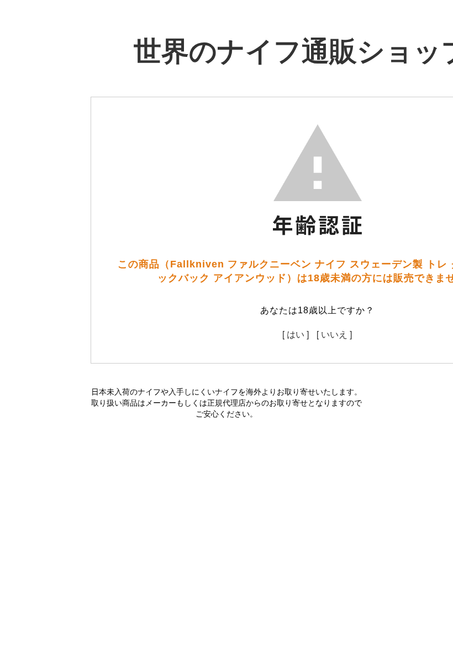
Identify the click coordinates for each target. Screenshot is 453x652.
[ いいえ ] (334, 334)
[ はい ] (295, 334)
